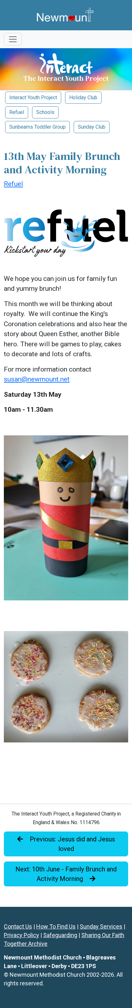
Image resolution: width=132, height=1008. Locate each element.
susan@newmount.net (37, 379)
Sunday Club (91, 127)
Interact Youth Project (33, 97)
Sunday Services (101, 926)
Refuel (16, 112)
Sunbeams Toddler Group (37, 127)
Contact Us (18, 926)
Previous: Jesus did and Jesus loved (71, 844)
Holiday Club (83, 97)
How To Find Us (56, 926)
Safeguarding (60, 935)
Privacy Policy (21, 935)
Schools (45, 112)
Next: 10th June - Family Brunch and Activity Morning (66, 874)
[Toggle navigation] (13, 39)
